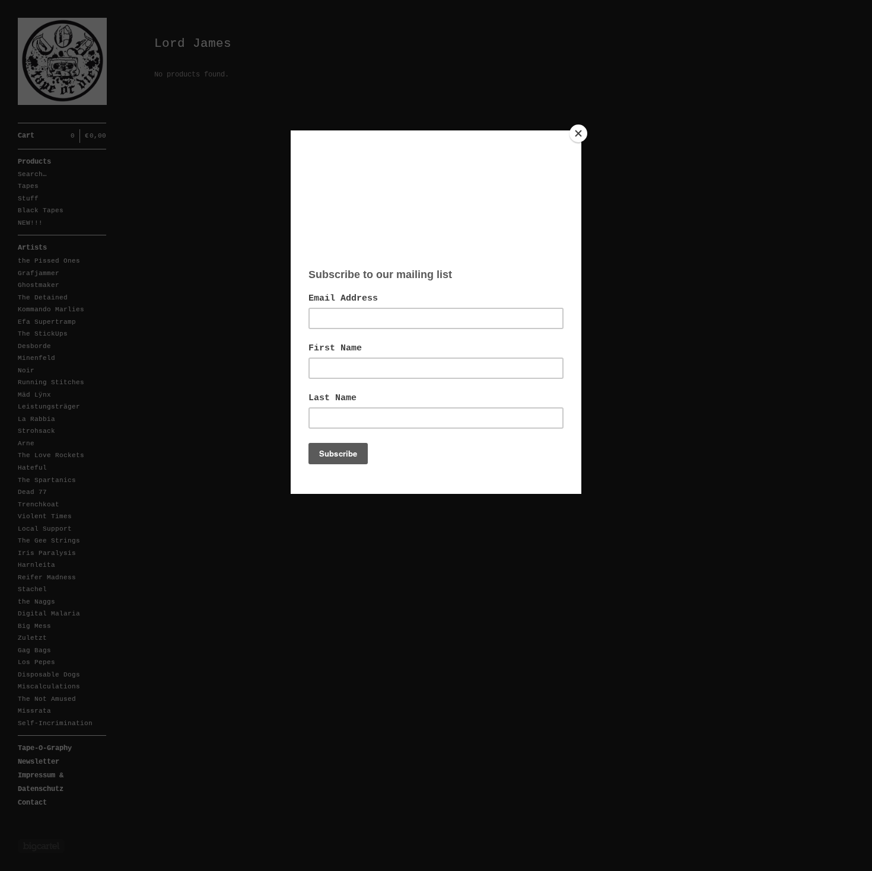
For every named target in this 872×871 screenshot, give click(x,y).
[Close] (578, 133)
